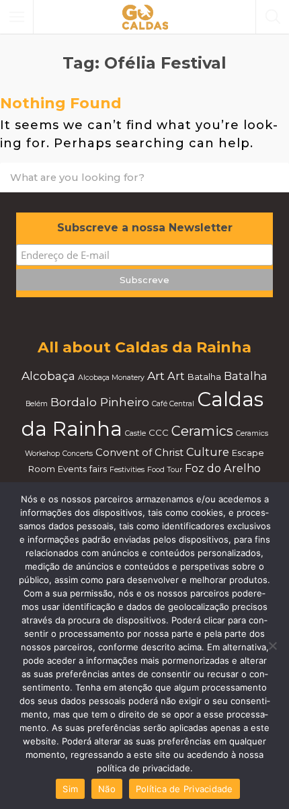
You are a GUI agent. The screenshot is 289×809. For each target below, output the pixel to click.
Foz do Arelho (223, 468)
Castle (135, 433)
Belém (37, 403)
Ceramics (202, 431)
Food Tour (164, 469)
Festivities (127, 469)
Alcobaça (48, 376)
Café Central (173, 403)
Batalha (204, 376)
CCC (159, 432)
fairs (98, 468)
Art (156, 376)
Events (72, 468)
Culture (207, 452)
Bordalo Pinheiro (99, 402)
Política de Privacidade (184, 788)
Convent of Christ (139, 453)
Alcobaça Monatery (111, 377)
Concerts (78, 453)
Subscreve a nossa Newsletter (145, 227)
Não (107, 788)
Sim (70, 788)
